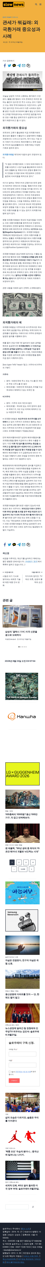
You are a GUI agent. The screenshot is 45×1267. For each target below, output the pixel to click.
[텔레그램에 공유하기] (19, 65)
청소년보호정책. (10, 1259)
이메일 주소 (13, 1049)
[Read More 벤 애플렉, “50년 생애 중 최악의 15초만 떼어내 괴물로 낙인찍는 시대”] (22, 833)
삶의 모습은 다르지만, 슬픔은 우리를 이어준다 (22, 1119)
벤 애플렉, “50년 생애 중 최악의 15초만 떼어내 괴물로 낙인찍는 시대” (22, 850)
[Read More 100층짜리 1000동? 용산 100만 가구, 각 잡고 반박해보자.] (22, 799)
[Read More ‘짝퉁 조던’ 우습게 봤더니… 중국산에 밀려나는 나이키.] (22, 1136)
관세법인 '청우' (31, 561)
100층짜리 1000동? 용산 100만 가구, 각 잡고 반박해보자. (21, 816)
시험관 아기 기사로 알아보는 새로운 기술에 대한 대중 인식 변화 (11, 578)
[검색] (33, 1207)
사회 (16, 957)
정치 (17, 1025)
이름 (11, 1060)
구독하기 (14, 1080)
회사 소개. (26, 1229)
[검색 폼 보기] (36, 4)
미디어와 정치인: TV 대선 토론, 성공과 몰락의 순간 (33, 577)
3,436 (23, 869)
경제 (11, 811)
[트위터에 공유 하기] (9, 65)
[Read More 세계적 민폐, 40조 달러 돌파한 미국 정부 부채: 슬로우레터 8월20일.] (22, 1170)
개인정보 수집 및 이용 (23, 1072)
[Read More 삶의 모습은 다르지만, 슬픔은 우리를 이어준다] (22, 1102)
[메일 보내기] (23, 65)
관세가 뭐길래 (7, 17)
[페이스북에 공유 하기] (5, 65)
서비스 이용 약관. (31, 1256)
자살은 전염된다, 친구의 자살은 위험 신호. (22, 962)
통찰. (7, 811)
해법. (17, 991)
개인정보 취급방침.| (26, 1259)
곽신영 (5, 42)
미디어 (12, 845)
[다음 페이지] (38, 625)
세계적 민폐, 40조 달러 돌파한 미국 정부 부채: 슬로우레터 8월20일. (22, 1187)
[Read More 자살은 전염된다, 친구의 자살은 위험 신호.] (22, 945)
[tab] (19, 646)
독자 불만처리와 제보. (15, 1262)
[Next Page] (31, 869)
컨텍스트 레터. (10, 1025)
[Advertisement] (22, 744)
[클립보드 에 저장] (28, 65)
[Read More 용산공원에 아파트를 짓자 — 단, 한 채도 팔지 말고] (22, 979)
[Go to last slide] (7, 625)
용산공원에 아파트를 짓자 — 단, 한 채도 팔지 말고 (22, 996)
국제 (6, 1114)
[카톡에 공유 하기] (14, 65)
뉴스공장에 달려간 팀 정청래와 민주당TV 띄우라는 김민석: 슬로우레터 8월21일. (22, 1031)
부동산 (7, 991)
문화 (6, 845)
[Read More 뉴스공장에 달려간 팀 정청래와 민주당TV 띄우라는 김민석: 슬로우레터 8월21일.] (22, 1013)
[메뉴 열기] (40, 4)
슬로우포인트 (9, 957)
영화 (16, 845)
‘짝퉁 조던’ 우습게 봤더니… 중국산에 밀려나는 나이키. (22, 1153)
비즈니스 (15, 17)
